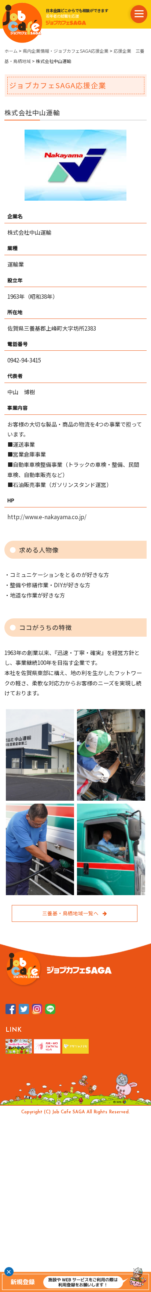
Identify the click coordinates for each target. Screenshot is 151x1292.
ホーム (11, 51)
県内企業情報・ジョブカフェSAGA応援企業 (65, 51)
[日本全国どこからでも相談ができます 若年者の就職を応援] (22, 22)
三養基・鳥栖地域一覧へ (70, 913)
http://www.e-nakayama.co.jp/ (46, 517)
